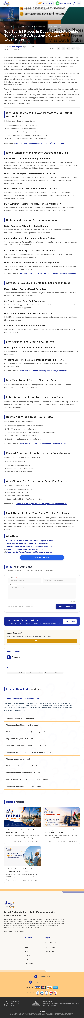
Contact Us (29, 963)
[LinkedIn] (46, 993)
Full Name (13, 578)
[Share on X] (63, 48)
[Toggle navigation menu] (79, 3)
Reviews (28, 955)
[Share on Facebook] (58, 48)
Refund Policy (50, 951)
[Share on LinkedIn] (68, 48)
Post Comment (64, 606)
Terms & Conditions (52, 943)
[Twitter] (42, 993)
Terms (32, 606)
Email (47, 578)
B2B (26, 947)
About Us (28, 943)
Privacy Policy (50, 947)
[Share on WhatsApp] (73, 48)
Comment (13, 585)
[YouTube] (51, 993)
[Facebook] (37, 993)
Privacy (26, 606)
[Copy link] (78, 48)
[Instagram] (55, 993)
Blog (26, 951)
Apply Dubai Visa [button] (42, 557)
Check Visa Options (42, 641)
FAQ (26, 959)
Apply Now (69, 621)
